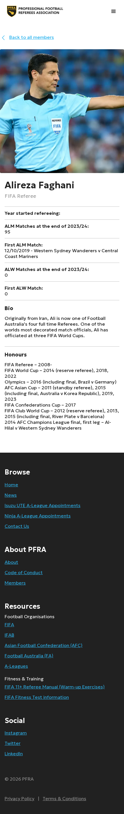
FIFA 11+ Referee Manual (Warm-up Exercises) (55, 687)
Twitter (12, 743)
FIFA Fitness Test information (37, 697)
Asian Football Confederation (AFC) (43, 645)
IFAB (9, 635)
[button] (113, 11)
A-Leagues (16, 666)
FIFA (9, 624)
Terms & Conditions (64, 798)
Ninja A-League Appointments (38, 516)
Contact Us (17, 526)
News (11, 495)
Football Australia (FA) (29, 656)
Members (15, 583)
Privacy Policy (19, 798)
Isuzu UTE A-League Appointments (42, 505)
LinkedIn (14, 753)
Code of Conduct (24, 572)
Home (11, 484)
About (11, 562)
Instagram (16, 733)
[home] (14, 11)
